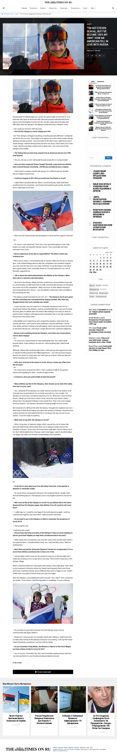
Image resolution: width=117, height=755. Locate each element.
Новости (94, 289)
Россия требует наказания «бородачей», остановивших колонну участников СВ (100, 331)
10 (107, 261)
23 (104, 267)
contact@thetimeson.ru (62, 750)
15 (100, 264)
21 (97, 267)
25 (110, 267)
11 (110, 261)
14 (97, 264)
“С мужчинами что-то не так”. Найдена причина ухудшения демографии (100, 312)
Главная (24, 8)
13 (94, 264)
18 (110, 264)
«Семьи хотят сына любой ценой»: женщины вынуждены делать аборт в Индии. (100, 340)
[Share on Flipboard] (96, 55)
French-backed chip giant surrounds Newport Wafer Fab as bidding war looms (100, 348)
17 (107, 264)
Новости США (103, 289)
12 (90, 264)
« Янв (90, 272)
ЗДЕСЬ (97, 749)
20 (94, 267)
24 (107, 267)
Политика (33, 8)
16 (104, 264)
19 (90, 267)
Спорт (85, 8)
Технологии (75, 8)
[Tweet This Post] (92, 55)
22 (100, 267)
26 (90, 270)
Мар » (95, 272)
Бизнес (43, 8)
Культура (63, 8)
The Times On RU (8, 14)
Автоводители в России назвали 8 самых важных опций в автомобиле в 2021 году (100, 322)
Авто (93, 8)
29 (100, 270)
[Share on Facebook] (88, 55)
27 (94, 270)
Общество (53, 8)
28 (97, 270)
